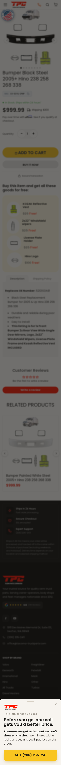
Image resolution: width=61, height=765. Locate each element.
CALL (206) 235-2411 (31, 755)
